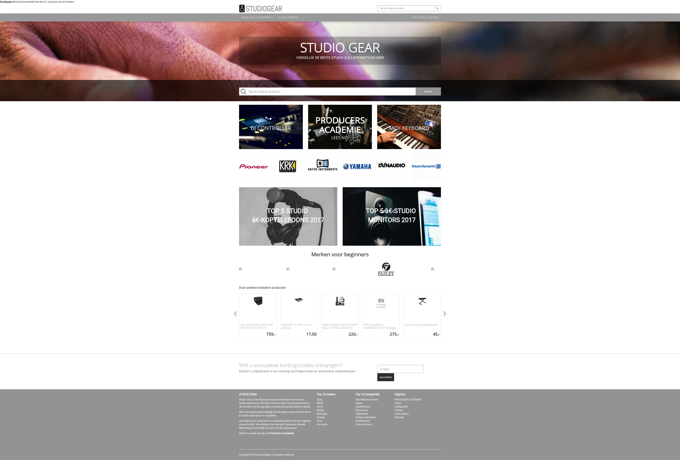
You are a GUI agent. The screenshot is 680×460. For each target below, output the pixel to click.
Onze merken (402, 413)
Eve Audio (322, 424)
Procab (321, 417)
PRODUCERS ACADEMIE (425, 17)
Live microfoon (364, 424)
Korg (319, 399)
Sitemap (399, 417)
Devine (320, 410)
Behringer (322, 413)
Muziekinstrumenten (367, 399)
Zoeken (428, 91)
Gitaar (359, 403)
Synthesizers (363, 420)
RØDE (320, 403)
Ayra (319, 420)
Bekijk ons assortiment (256, 17)
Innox (320, 406)
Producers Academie (282, 433)
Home (398, 403)
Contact (399, 410)
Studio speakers (287, 17)
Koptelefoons (363, 406)
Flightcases (362, 413)
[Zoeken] (437, 8)
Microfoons (362, 410)
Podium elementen (366, 417)
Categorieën (401, 406)
